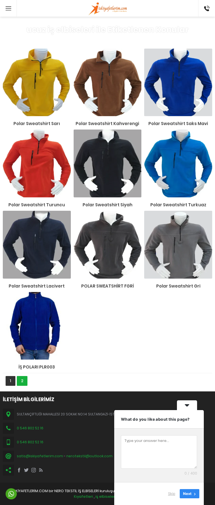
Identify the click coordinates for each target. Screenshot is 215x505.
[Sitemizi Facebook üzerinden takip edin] (19, 470)
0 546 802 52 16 (204, 8)
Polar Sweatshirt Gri (178, 286)
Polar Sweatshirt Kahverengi (107, 123)
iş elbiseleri (105, 496)
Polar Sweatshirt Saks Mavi (178, 123)
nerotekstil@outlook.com (89, 456)
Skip (171, 493)
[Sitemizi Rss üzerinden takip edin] (41, 470)
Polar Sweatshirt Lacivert (37, 286)
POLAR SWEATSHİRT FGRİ (107, 286)
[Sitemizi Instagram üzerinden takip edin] (33, 470)
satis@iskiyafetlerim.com (40, 456)
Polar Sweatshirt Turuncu (36, 205)
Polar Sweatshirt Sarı (36, 123)
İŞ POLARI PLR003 (36, 367)
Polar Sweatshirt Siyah (107, 205)
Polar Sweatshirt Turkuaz (178, 205)
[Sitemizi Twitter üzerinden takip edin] (26, 470)
